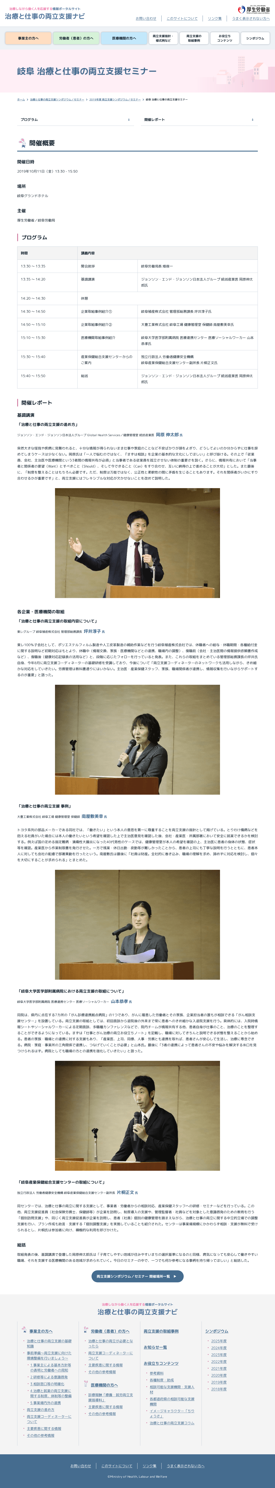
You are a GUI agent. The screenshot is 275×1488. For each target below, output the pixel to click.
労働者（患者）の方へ (110, 1331)
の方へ (41, 1331)
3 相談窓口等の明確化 (47, 1384)
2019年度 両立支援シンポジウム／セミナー (115, 99)
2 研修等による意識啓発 (49, 1377)
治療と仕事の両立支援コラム (172, 1423)
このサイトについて (182, 18)
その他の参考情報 (40, 1435)
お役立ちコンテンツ (161, 1363)
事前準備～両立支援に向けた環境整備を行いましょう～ (49, 1355)
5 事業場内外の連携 (45, 1402)
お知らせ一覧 (155, 1347)
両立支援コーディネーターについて (49, 1419)
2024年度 (219, 1347)
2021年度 (219, 1368)
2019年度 (219, 1382)
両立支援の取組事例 (161, 1331)
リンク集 (215, 18)
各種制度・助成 (162, 1380)
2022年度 (219, 1361)
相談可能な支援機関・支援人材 (172, 1389)
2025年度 (219, 1341)
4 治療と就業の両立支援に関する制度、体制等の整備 (51, 1393)
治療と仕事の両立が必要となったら (110, 1343)
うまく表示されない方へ (251, 18)
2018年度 (219, 1389)
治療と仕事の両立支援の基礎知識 (49, 1343)
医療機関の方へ (104, 1385)
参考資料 (156, 1373)
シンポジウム (216, 1331)
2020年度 (219, 1375)
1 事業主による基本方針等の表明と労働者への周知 (50, 1368)
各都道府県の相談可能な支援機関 (172, 1401)
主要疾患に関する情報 (44, 1428)
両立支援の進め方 (40, 1409)
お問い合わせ (146, 18)
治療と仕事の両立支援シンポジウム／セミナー (57, 99)
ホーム (21, 99)
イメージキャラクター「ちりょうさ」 (172, 1413)
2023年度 (219, 1354)
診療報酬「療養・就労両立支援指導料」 (110, 1397)
